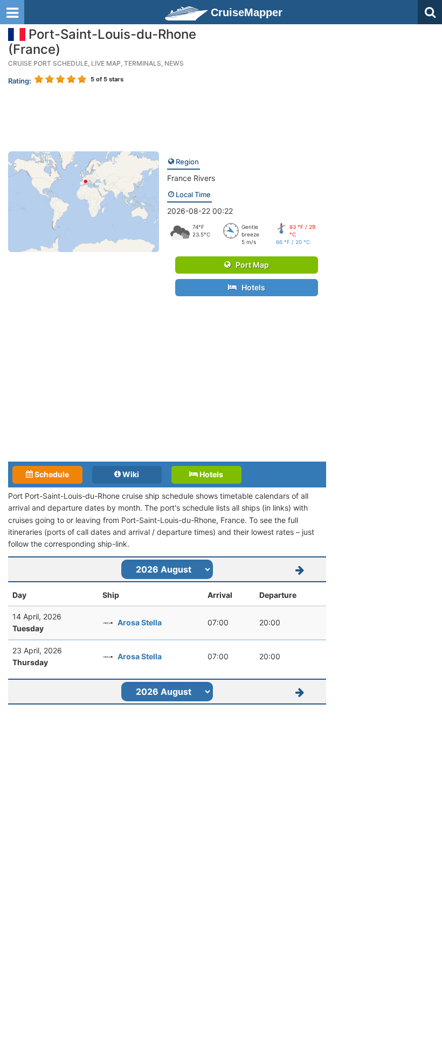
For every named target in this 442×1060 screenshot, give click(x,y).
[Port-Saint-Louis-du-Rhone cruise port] (83, 200)
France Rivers (191, 178)
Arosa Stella (140, 622)
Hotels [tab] (210, 474)
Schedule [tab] (51, 474)
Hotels (251, 287)
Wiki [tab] (130, 474)
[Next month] (299, 569)
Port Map (250, 264)
